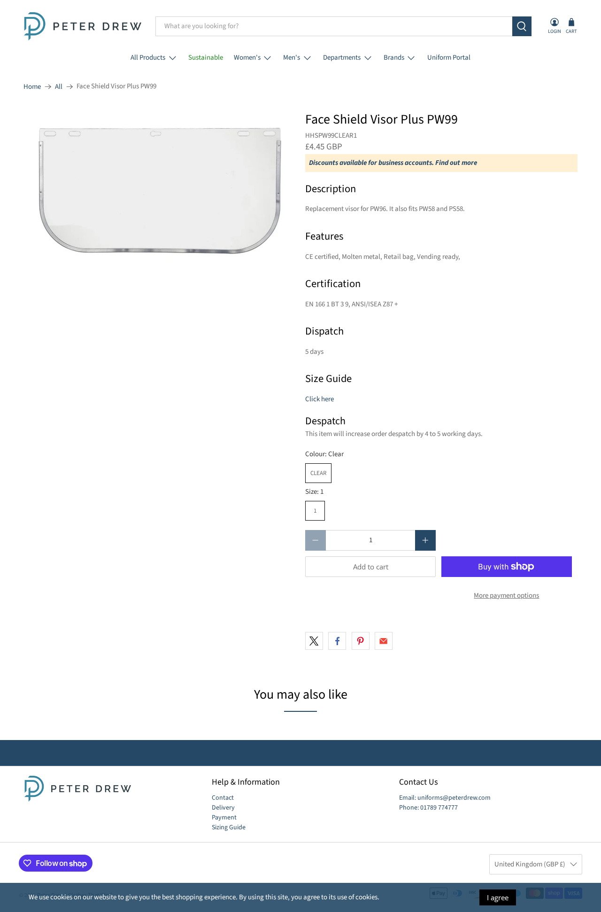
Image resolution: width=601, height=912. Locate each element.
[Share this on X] (314, 641)
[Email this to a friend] (384, 641)
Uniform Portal (448, 57)
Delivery (223, 807)
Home (32, 86)
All (58, 86)
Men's (291, 57)
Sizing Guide (229, 827)
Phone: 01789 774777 (428, 807)
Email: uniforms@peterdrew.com (445, 798)
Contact (223, 798)
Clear (318, 473)
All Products (148, 57)
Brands (394, 57)
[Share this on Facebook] (337, 641)
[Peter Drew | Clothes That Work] (82, 26)
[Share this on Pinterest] (361, 641)
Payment (224, 817)
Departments (342, 57)
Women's (247, 57)
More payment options (506, 595)
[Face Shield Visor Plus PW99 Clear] (159, 192)
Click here (319, 399)
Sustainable (205, 57)
